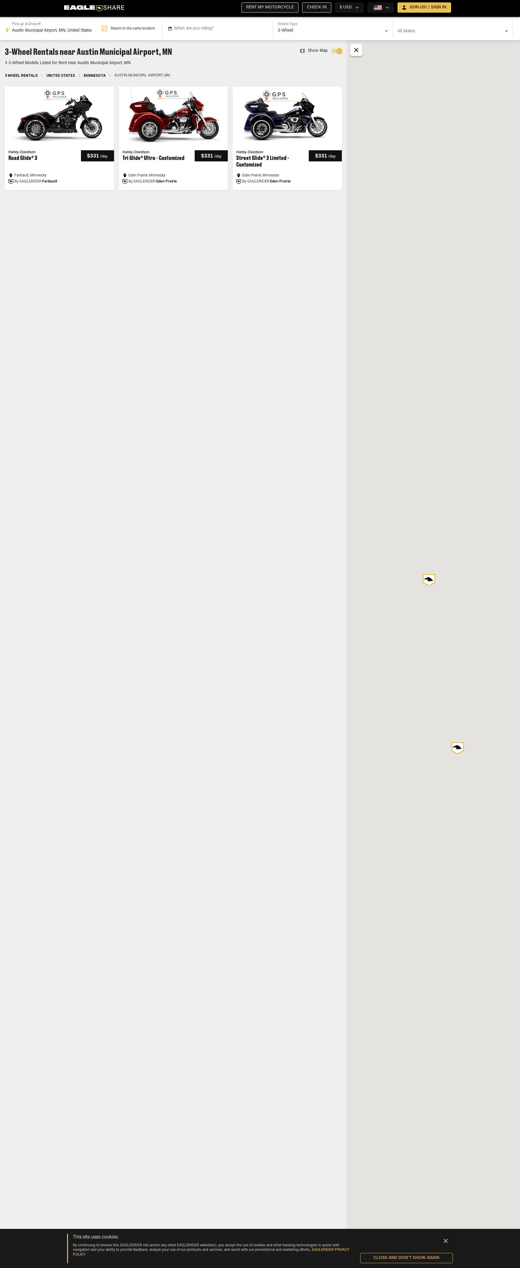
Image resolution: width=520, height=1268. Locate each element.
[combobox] (53, 28)
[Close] (445, 1241)
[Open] (386, 31)
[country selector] (380, 7)
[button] (270, 7)
